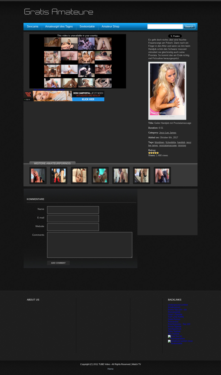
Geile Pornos (174, 319)
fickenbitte (171, 142)
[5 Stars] (158, 153)
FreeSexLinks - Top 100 (179, 324)
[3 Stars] (153, 153)
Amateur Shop (110, 26)
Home (110, 369)
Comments (38, 234)
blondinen (159, 142)
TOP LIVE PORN (176, 317)
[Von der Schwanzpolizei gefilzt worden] (59, 182)
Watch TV (136, 364)
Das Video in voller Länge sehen (49, 89)
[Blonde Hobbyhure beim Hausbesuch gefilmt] (121, 182)
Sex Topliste (173, 334)
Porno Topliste (174, 326)
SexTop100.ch (174, 329)
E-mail (40, 217)
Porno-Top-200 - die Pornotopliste (177, 310)
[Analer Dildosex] (79, 182)
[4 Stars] (156, 153)
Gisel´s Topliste (175, 314)
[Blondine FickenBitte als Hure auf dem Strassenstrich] (141, 182)
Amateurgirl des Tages (59, 26)
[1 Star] (149, 153)
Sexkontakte (87, 26)
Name (41, 209)
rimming (182, 145)
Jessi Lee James (167, 132)
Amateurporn (174, 307)
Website (39, 226)
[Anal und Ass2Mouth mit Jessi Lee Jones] (162, 182)
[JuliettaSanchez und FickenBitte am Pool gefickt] (100, 182)
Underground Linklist (178, 305)
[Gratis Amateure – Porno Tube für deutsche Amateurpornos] (59, 14)
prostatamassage (168, 145)
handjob (181, 142)
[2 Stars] (151, 153)
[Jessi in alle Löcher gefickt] (38, 182)
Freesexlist (173, 322)
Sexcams (32, 26)
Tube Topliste (174, 331)
